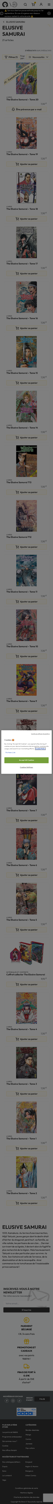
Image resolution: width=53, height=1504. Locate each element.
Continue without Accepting (40, 734)
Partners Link (10, 752)
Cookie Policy (40, 749)
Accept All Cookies (26, 760)
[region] (26, 752)
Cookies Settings (26, 767)
